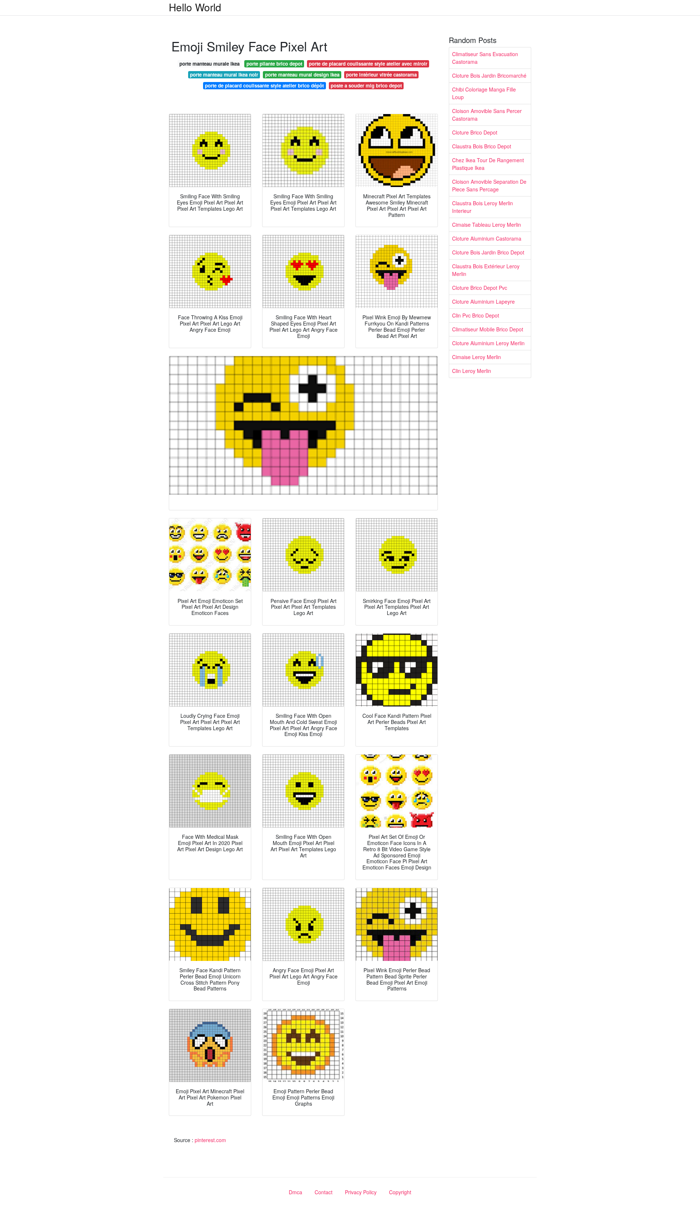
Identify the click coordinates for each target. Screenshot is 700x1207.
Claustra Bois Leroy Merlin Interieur (482, 206)
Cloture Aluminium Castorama (486, 238)
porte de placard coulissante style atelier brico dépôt (264, 85)
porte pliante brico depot (274, 63)
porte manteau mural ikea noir (224, 74)
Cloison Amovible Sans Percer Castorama (487, 114)
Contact (323, 1192)
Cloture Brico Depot (474, 132)
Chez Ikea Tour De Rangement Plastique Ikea (488, 163)
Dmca (295, 1192)
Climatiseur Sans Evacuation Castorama (485, 57)
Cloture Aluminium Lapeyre (483, 301)
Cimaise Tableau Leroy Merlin (486, 224)
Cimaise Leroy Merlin (476, 357)
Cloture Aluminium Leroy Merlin (488, 343)
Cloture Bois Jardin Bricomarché (489, 75)
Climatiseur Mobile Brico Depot (487, 329)
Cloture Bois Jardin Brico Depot (488, 252)
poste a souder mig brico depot (366, 85)
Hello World (195, 7)
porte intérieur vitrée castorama (381, 74)
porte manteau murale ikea (209, 63)
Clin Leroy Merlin (471, 370)
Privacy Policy (361, 1192)
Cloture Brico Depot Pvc (479, 287)
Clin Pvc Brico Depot (475, 315)
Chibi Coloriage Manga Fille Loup (484, 93)
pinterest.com (210, 1140)
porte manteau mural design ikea (302, 74)
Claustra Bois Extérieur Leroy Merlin (486, 269)
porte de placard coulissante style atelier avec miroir (368, 63)
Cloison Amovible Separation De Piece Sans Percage (489, 185)
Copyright (400, 1192)
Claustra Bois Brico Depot (481, 146)
